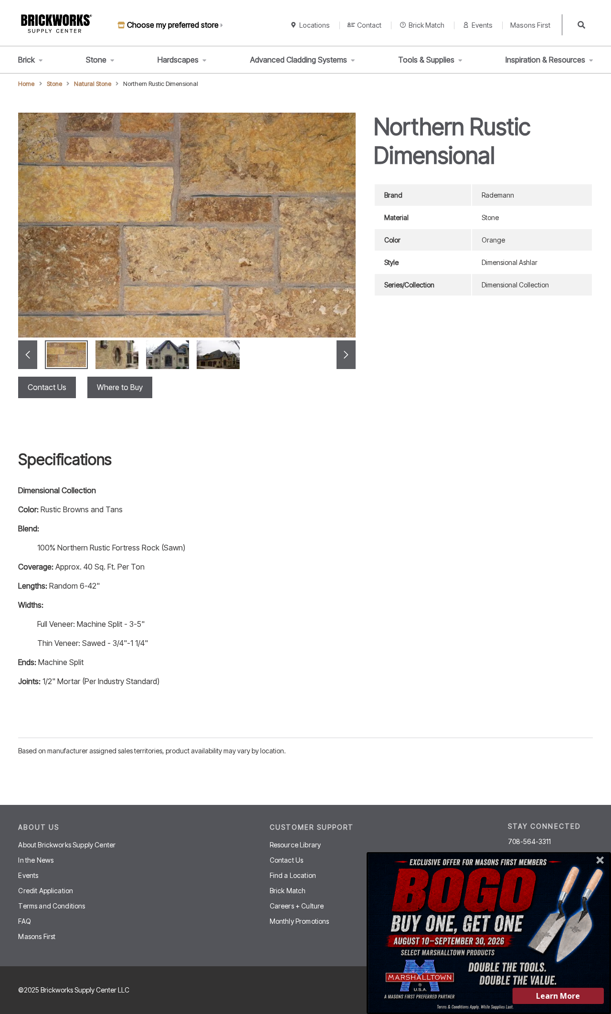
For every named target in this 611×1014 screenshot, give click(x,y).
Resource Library (295, 845)
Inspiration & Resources (545, 59)
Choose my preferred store (173, 25)
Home (26, 83)
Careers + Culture (297, 906)
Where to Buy (120, 387)
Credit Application (45, 891)
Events (482, 25)
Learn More (558, 996)
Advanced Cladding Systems (298, 59)
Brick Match (426, 25)
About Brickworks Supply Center (67, 845)
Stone (96, 59)
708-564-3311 (529, 841)
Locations (314, 25)
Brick (26, 59)
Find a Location (293, 875)
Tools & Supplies (426, 59)
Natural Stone (92, 83)
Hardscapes (178, 59)
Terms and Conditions (51, 906)
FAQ (24, 921)
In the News (35, 860)
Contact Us (47, 387)
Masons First (530, 25)
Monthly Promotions (299, 921)
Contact (369, 25)
